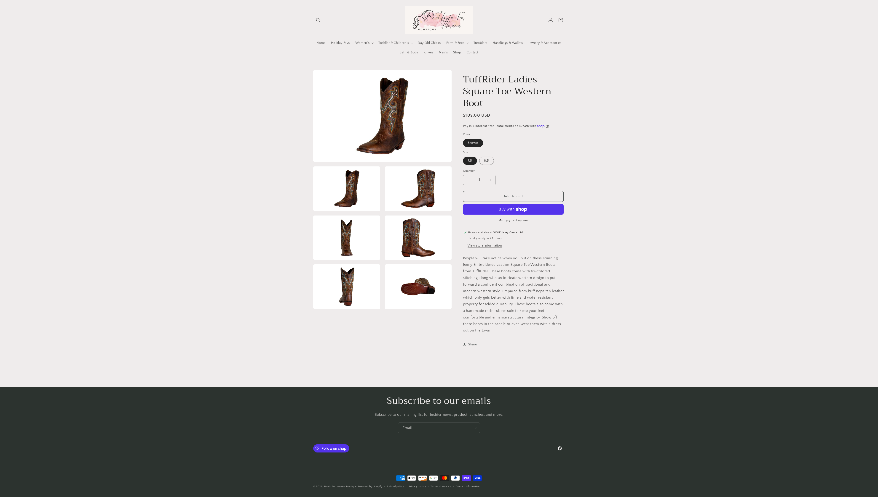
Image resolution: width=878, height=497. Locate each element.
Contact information (467, 486)
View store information (485, 245)
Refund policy (395, 486)
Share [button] (472, 344)
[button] (318, 20)
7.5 (470, 161)
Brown (473, 143)
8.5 (486, 161)
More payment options (513, 220)
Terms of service (441, 486)
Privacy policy (417, 486)
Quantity (469, 170)
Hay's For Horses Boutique (340, 486)
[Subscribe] (475, 428)
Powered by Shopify (370, 486)
